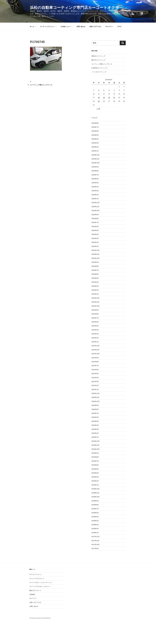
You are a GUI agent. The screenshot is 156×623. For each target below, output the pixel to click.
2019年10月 (95, 449)
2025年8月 (95, 171)
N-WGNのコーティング (99, 68)
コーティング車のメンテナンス (101, 64)
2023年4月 (95, 282)
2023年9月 (95, 262)
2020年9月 (95, 405)
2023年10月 (95, 258)
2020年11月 (95, 397)
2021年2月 (95, 385)
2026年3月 (95, 143)
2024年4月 (95, 234)
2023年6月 (95, 274)
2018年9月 (95, 501)
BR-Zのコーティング (98, 60)
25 (99, 101)
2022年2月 (95, 338)
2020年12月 (95, 393)
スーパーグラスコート (36, 578)
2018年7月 (95, 509)
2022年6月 (95, 322)
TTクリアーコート (35, 574)
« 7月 (98, 108)
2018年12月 (95, 489)
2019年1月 (95, 485)
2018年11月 (95, 493)
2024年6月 (95, 226)
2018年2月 (95, 528)
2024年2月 (95, 242)
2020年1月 (95, 437)
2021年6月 (95, 369)
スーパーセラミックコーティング (40, 582)
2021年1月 (95, 389)
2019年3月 (95, 477)
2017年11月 (95, 540)
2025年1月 (95, 198)
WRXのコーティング (98, 56)
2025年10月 (95, 163)
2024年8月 (95, 218)
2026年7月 (95, 127)
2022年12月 (95, 298)
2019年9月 (95, 453)
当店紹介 (32, 594)
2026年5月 (95, 135)
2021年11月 (95, 350)
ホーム (32, 26)
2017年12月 (95, 536)
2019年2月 (95, 481)
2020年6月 (95, 417)
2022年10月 (95, 306)
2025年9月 (95, 167)
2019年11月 (95, 445)
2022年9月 (95, 310)
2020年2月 (95, 433)
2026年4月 (95, 139)
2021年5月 (95, 373)
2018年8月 (95, 505)
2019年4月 (95, 473)
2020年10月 (95, 401)
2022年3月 (95, 334)
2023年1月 (95, 294)
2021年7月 (95, 365)
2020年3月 (95, 429)
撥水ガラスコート (35, 590)
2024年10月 (95, 210)
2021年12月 (95, 346)
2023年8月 (95, 266)
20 (109, 97)
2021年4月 (95, 377)
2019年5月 (95, 469)
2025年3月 (95, 191)
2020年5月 (95, 421)
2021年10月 (95, 354)
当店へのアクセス (95, 26)
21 (114, 97)
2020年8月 (95, 409)
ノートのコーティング (98, 72)
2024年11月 (95, 206)
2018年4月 (95, 521)
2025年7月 (95, 175)
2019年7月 (95, 461)
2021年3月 (95, 381)
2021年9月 (95, 358)
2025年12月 (95, 155)
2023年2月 (95, 290)
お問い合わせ (80, 26)
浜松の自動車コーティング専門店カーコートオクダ (74, 7)
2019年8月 (95, 457)
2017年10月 (95, 544)
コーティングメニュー (47, 26)
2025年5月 (95, 183)
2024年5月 (95, 230)
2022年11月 (95, 302)
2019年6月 (95, 465)
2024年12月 (95, 202)
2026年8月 (95, 123)
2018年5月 (95, 517)
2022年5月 (95, 326)
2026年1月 (95, 151)
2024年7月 (95, 222)
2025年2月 (95, 195)
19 (104, 97)
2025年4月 (95, 187)
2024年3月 (95, 238)
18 (99, 97)
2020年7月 (95, 413)
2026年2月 (95, 147)
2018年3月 (95, 524)
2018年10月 (95, 497)
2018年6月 (95, 513)
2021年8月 (95, 361)
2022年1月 (95, 342)
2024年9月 (95, 214)
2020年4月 (95, 425)
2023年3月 (95, 286)
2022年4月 (95, 330)
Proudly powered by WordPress (40, 618)
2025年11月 (95, 159)
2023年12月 (95, 250)
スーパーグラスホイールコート (39, 586)
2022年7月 (95, 318)
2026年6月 (95, 131)
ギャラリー (109, 26)
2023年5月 (95, 278)
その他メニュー (65, 26)
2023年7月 (95, 270)
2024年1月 (95, 246)
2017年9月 (95, 548)
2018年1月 (95, 532)
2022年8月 (95, 314)
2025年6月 (95, 179)
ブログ (119, 26)
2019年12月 (95, 441)
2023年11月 (95, 254)
